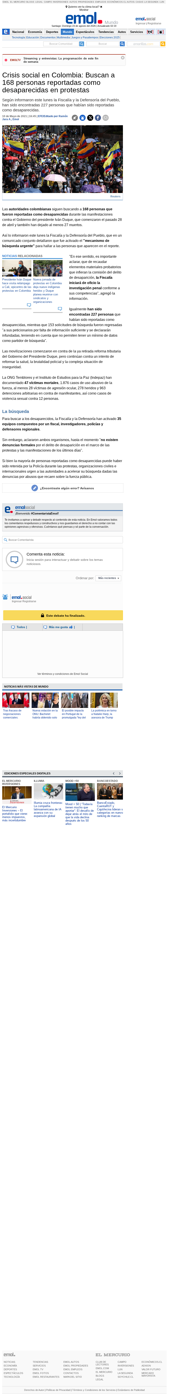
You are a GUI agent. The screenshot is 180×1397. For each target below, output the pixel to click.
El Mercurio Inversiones (11, 782)
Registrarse (154, 23)
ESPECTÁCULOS (13, 1373)
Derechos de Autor (34, 1390)
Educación (32, 37)
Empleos (100, 2)
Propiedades (86, 2)
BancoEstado (107, 780)
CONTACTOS (71, 1373)
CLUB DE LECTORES (102, 1363)
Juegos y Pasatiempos (84, 37)
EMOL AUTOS (71, 1362)
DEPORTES (10, 1369)
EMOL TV (38, 1369)
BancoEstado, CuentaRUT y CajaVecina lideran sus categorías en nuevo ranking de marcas (111, 809)
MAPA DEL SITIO (72, 1377)
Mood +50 (72, 780)
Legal (39, 2)
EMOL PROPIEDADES (75, 1365)
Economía (35, 32)
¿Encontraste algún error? (67, 488)
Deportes (52, 32)
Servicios (136, 32)
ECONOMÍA (10, 1365)
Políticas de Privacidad (58, 1390)
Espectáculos (85, 32)
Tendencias (106, 32)
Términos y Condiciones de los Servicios (94, 1390)
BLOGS (100, 1375)
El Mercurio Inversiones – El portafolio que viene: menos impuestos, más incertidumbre (15, 814)
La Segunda (151, 2)
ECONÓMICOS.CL (152, 1362)
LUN (120, 1369)
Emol (6, 2)
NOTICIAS (9, 1362)
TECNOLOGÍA (12, 1377)
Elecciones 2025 (110, 37)
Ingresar (141, 23)
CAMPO (122, 1362)
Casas (139, 2)
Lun (162, 2)
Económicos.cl (116, 2)
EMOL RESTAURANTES (46, 1377)
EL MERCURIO (104, 1372)
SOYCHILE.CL (125, 1377)
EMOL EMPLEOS (72, 1369)
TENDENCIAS (40, 1362)
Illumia (39, 780)
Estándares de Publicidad (131, 1390)
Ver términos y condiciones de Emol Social (62, 673)
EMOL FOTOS (41, 1373)
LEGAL (99, 1379)
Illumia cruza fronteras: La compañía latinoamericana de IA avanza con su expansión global (48, 809)
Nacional (18, 32)
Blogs (30, 2)
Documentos (48, 37)
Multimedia (63, 37)
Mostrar (83, 9)
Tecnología (18, 37)
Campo (48, 2)
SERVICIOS (39, 1365)
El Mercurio (17, 2)
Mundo (67, 32)
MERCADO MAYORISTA (148, 1374)
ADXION (146, 1365)
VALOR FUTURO (151, 1369)
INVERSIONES (126, 1365)
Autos (73, 2)
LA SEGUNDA (125, 1373)
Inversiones (60, 2)
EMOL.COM (102, 1368)
